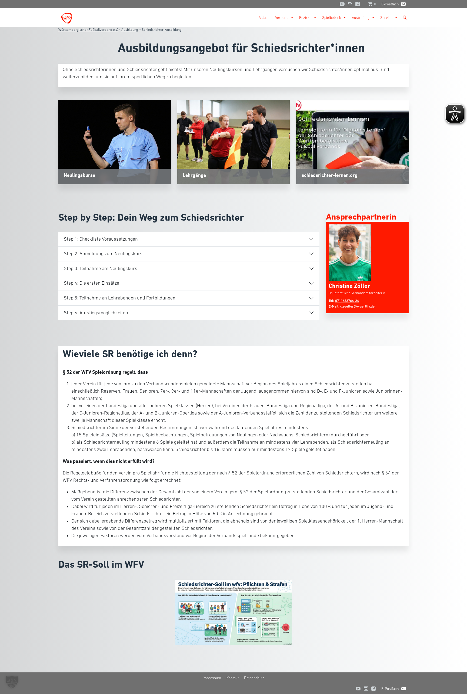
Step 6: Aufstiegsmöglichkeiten (96, 312)
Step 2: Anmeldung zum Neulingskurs (103, 253)
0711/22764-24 (347, 301)
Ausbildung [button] (360, 17)
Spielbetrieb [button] (331, 17)
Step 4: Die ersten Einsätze (91, 283)
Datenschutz (254, 678)
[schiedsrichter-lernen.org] (352, 141)
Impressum (212, 678)
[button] (405, 18)
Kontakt (232, 678)
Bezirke (305, 17)
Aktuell (264, 17)
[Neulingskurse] (114, 141)
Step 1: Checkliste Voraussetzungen (101, 239)
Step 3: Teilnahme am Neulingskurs (100, 268)
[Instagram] (350, 4)
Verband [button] (281, 17)
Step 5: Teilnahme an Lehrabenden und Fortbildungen (119, 298)
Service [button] (386, 17)
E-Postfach (390, 4)
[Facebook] (358, 4)
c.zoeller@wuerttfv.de (357, 306)
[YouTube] (342, 4)
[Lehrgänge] (233, 141)
